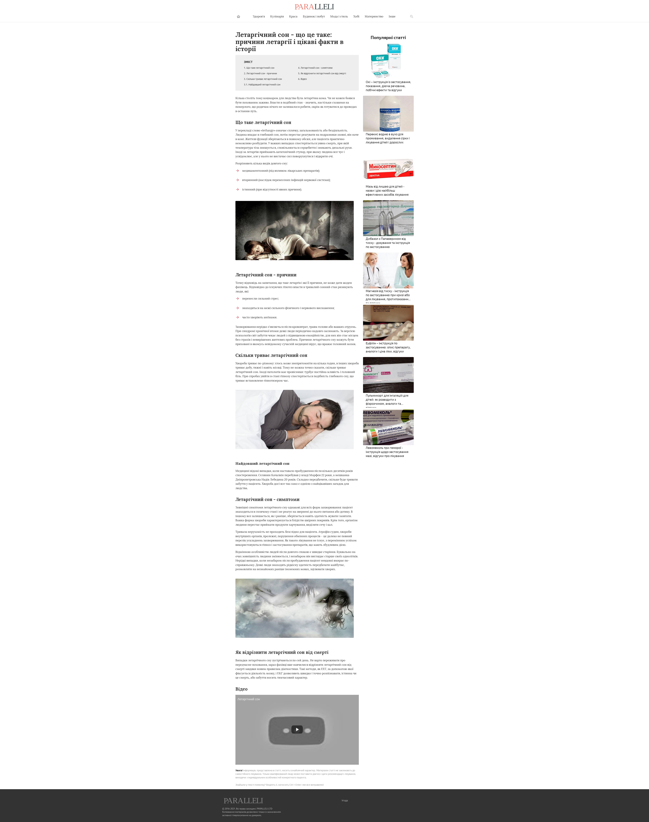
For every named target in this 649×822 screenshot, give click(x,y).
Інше (392, 16)
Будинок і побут (314, 16)
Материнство (374, 16)
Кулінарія (277, 16)
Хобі (356, 16)
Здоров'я (259, 16)
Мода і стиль (339, 16)
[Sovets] (244, 801)
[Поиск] (412, 17)
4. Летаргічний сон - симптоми (315, 67)
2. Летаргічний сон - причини (260, 73)
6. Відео (302, 79)
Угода (345, 800)
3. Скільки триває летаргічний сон (263, 79)
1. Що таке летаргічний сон (259, 67)
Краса (293, 16)
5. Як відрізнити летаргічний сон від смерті (322, 73)
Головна (238, 16)
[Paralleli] (315, 7)
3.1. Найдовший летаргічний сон (262, 84)
